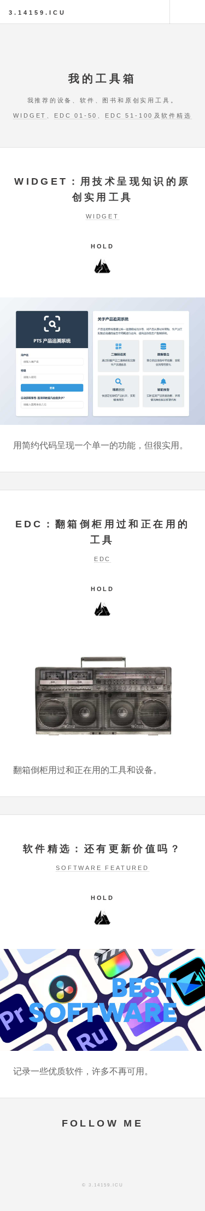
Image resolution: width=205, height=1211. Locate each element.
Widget (29, 115)
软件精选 (176, 115)
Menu (187, 12)
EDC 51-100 (129, 115)
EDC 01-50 (75, 115)
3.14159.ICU (37, 12)
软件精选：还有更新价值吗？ (102, 848)
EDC (102, 559)
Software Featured (102, 868)
